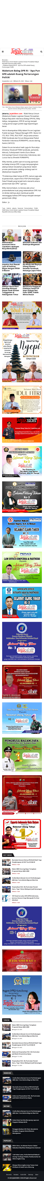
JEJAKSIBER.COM (17, 1178)
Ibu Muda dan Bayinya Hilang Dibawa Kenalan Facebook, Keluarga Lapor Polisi (32, 267)
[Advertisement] (22, 24)
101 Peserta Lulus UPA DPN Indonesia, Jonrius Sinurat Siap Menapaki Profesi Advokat (25, 898)
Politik (36, 208)
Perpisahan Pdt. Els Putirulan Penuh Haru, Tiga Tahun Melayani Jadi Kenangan (27, 888)
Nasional (20, 208)
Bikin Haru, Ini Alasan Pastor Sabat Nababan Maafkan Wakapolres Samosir (26, 1147)
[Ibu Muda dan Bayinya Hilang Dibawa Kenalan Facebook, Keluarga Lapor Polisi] (32, 257)
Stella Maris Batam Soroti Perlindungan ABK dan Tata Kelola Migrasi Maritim (26, 879)
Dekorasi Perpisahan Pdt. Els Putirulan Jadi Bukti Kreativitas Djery (26, 1053)
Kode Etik (23, 1175)
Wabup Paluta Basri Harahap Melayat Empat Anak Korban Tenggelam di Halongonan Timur (10, 290)
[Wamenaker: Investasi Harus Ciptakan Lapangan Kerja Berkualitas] (11, 235)
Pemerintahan (28, 208)
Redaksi (16, 1175)
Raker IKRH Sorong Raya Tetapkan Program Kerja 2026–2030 (24, 870)
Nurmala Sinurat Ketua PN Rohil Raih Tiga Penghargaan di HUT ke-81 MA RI (27, 861)
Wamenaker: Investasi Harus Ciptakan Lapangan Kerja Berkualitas (10, 245)
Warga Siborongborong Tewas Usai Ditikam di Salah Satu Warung (25, 1166)
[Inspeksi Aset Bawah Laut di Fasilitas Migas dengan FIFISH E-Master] (11, 257)
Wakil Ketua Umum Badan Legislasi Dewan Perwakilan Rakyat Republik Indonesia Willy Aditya (20, 62)
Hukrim (9, 208)
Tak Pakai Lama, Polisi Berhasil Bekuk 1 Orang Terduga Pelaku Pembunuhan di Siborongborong (26, 1157)
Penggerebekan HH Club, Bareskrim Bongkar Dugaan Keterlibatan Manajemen (25, 1131)
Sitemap (30, 1175)
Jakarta (14, 208)
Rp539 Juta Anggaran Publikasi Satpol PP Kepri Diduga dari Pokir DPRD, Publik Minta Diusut (32, 290)
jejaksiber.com (8, 81)
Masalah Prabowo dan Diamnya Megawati (32, 243)
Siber (36, 1175)
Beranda (4, 60)
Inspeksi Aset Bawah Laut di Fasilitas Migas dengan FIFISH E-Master (11, 267)
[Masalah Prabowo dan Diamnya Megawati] (32, 235)
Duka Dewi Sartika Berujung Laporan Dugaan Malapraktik (25, 1121)
